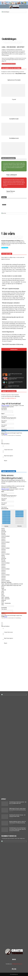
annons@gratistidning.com (10, 398)
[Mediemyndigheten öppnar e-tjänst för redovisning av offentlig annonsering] (4, 823)
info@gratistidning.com (17, 964)
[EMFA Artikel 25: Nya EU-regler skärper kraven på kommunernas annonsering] (4, 810)
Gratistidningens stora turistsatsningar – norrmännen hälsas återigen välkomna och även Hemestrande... (18, 829)
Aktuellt (4, 204)
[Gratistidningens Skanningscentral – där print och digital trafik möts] (4, 803)
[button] (2, 7)
